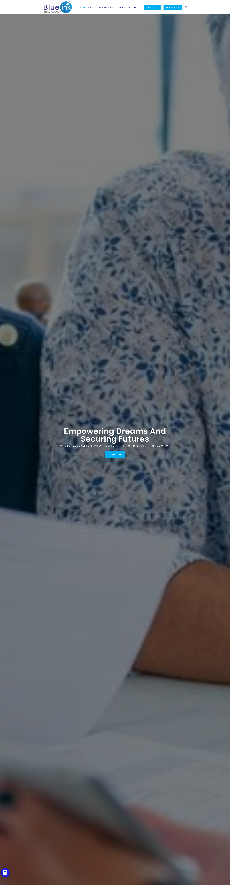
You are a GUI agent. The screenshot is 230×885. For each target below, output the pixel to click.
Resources (105, 7)
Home (82, 7)
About (91, 7)
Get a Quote (172, 7)
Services (120, 7)
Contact (134, 7)
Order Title (153, 7)
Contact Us (115, 454)
